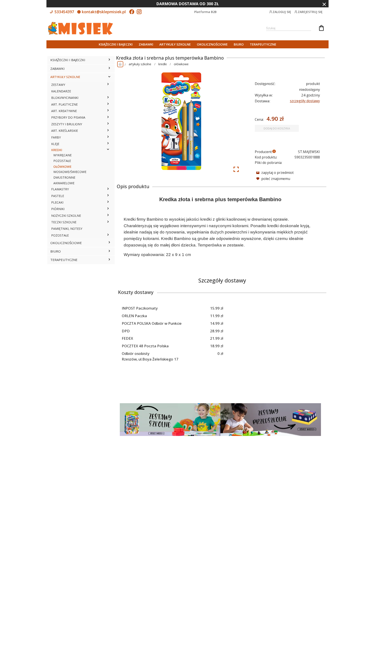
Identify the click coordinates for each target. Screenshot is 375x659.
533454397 (63, 11)
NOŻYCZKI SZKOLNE (66, 216)
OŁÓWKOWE (62, 167)
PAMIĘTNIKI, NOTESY (66, 229)
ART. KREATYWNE (64, 111)
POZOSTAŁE (62, 161)
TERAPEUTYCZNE (263, 44)
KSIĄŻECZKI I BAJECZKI (116, 44)
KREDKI (56, 150)
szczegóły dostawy (305, 100)
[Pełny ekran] (236, 169)
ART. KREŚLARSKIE (64, 131)
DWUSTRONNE (64, 177)
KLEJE (55, 144)
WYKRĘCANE (62, 155)
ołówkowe (181, 64)
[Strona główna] (120, 64)
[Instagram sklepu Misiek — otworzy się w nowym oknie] (139, 12)
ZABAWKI (146, 44)
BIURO (239, 44)
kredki (162, 64)
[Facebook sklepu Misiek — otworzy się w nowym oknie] (132, 12)
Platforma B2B (205, 12)
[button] (109, 60)
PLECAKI (57, 202)
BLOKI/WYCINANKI (64, 98)
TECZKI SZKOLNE (63, 222)
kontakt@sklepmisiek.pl (103, 11)
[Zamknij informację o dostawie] (324, 4)
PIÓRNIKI (57, 209)
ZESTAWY (58, 85)
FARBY (56, 137)
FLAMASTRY (60, 189)
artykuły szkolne (140, 64)
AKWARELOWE (63, 183)
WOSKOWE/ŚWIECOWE (69, 172)
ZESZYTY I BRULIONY (66, 124)
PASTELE (57, 196)
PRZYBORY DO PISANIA (68, 117)
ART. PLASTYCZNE (64, 104)
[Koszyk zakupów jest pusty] (321, 28)
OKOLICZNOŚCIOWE (212, 44)
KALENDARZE (61, 91)
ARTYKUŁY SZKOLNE (175, 44)
